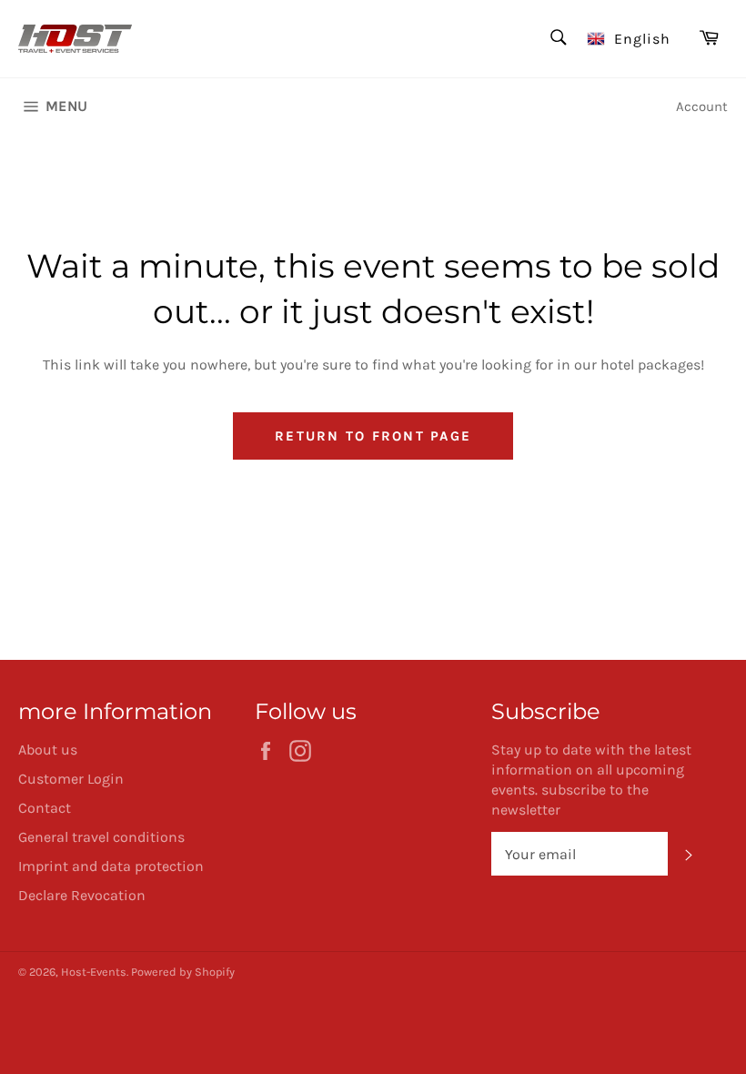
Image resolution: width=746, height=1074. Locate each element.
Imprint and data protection (111, 866)
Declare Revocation (82, 895)
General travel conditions (101, 837)
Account (702, 106)
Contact (44, 807)
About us (47, 749)
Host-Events (93, 971)
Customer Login (71, 778)
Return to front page (373, 436)
